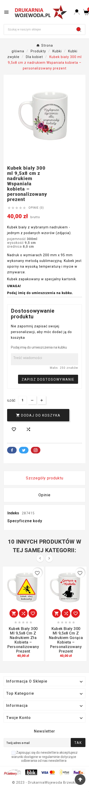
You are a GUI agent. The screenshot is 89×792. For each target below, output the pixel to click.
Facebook (12, 450)
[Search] (78, 29)
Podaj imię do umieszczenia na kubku (39, 347)
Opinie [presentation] (44, 495)
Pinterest (35, 450)
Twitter (23, 450)
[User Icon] (77, 12)
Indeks (13, 513)
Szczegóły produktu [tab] (44, 478)
